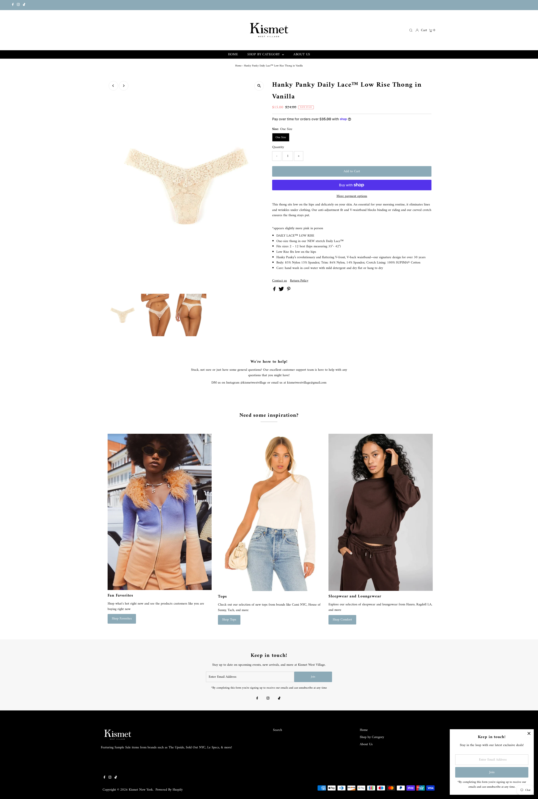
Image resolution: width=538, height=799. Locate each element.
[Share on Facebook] (275, 290)
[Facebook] (13, 5)
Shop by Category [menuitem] (264, 54)
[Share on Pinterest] (288, 290)
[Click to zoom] (259, 86)
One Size (281, 137)
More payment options (351, 196)
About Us (366, 744)
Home (238, 65)
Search (277, 730)
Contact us (279, 280)
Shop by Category (372, 737)
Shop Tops (229, 620)
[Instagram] (18, 5)
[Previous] (113, 85)
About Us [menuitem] (301, 54)
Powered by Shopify (169, 790)
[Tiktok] (24, 5)
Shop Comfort (342, 620)
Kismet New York (141, 790)
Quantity (278, 147)
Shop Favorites (122, 619)
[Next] (123, 85)
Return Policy (299, 280)
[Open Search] (411, 30)
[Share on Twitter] (282, 290)
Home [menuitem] (233, 54)
